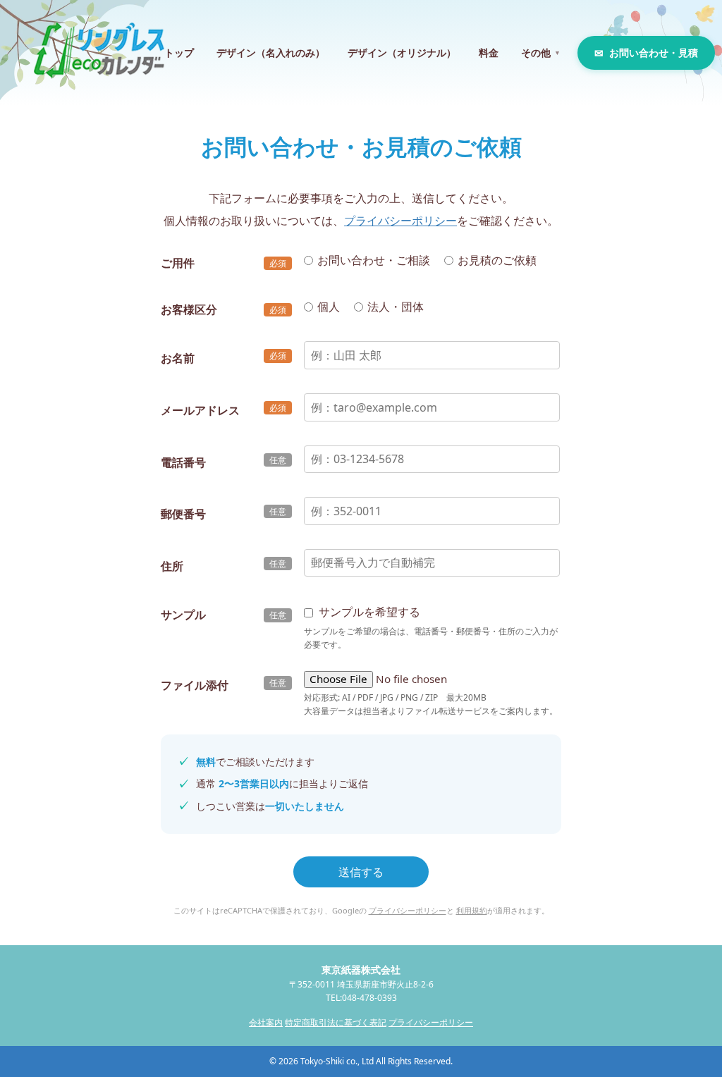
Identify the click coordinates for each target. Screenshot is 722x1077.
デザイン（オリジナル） (402, 52)
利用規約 (471, 910)
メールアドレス (200, 410)
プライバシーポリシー (400, 220)
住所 (172, 566)
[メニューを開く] (688, 28)
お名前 (178, 358)
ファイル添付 (194, 685)
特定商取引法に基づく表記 (335, 1022)
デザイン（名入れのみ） (270, 52)
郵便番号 (183, 514)
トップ (179, 52)
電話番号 (183, 462)
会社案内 (266, 1022)
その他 (541, 52)
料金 (488, 52)
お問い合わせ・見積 (653, 52)
